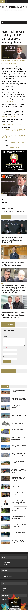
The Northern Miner (4, 197)
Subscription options (7, 574)
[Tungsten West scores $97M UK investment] (5, 535)
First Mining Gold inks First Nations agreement (17, 406)
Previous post (10, 211)
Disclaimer (4, 561)
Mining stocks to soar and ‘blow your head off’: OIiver (18, 517)
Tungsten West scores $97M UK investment (18, 533)
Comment (5, 336)
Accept (15, 606)
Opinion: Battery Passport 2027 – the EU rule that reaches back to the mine (18, 399)
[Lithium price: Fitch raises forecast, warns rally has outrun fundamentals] (5, 417)
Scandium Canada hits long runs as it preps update (18, 525)
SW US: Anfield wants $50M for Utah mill (18, 390)
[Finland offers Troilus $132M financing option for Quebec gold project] (5, 472)
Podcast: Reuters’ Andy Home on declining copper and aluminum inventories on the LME (18, 502)
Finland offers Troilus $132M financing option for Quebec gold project (18, 470)
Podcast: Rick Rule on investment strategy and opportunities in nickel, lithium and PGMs (12, 239)
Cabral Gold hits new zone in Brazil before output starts (17, 462)
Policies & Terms (6, 562)
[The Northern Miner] (14, 8)
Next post (19, 211)
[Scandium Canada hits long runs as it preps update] (5, 527)
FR (26, 2)
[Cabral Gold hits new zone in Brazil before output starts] (5, 464)
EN (24, 2)
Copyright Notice (6, 564)
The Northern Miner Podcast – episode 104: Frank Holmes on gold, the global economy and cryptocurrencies (13, 314)
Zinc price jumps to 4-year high (18, 430)
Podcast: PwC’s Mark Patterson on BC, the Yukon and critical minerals (13, 263)
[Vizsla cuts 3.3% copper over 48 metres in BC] (5, 512)
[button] (2, 1)
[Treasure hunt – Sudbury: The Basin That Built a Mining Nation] (5, 456)
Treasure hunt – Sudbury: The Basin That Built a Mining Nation (18, 454)
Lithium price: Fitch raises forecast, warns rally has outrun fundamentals (18, 415)
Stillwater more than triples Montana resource (17, 485)
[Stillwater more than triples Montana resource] (5, 488)
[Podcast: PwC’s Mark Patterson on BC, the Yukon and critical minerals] (14, 258)
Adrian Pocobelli (11, 66)
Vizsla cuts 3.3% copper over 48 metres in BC (18, 509)
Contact (4, 588)
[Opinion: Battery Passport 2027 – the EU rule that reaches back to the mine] (5, 401)
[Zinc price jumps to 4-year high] (5, 433)
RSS (3, 590)
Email (4, 352)
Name (4, 348)
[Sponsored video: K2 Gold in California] (5, 496)
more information (16, 604)
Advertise (4, 587)
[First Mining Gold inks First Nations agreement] (5, 409)
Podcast (7, 202)
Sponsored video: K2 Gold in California (17, 493)
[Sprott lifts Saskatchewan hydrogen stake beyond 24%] (5, 543)
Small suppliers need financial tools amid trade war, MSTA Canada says (18, 478)
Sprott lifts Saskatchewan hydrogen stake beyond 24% (17, 541)
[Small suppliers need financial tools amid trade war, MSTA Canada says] (5, 480)
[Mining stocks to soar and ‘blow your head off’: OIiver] (5, 520)
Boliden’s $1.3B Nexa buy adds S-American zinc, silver (18, 438)
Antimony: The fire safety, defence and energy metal (17, 422)
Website (5, 357)
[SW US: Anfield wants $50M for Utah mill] (5, 393)
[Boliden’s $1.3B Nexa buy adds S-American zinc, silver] (5, 441)
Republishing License (7, 576)
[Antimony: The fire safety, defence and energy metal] (5, 425)
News (2, 235)
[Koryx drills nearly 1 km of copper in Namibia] (5, 448)
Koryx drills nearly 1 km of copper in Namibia (18, 446)
